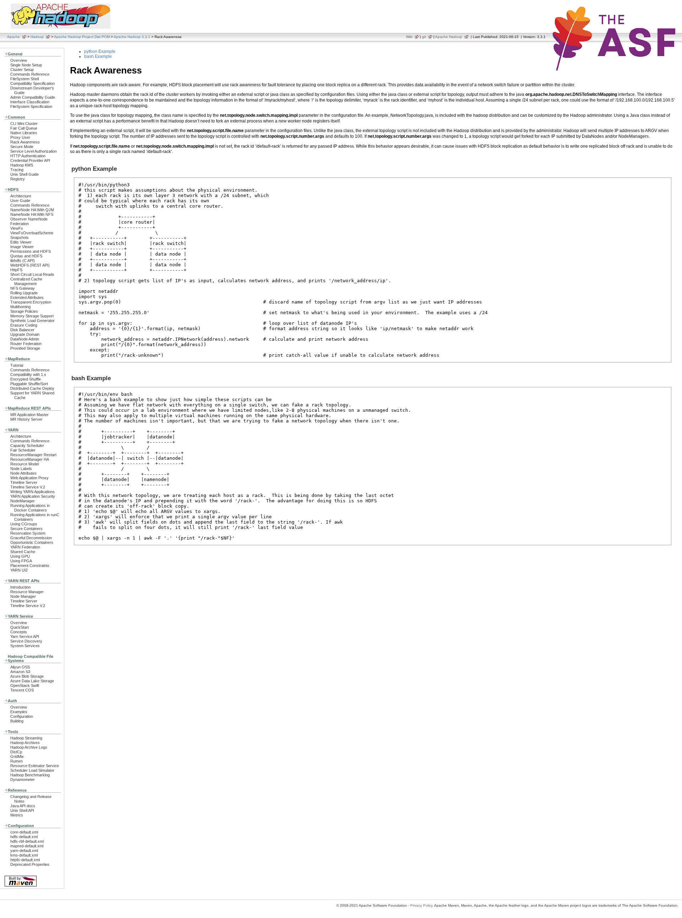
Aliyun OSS (20, 667)
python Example (99, 51)
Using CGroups (23, 524)
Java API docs (22, 806)
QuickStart (19, 627)
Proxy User (20, 137)
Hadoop (37, 37)
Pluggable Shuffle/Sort (29, 384)
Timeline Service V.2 (27, 487)
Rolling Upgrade (24, 293)
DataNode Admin (24, 339)
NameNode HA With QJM (32, 210)
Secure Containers (26, 528)
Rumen (16, 761)
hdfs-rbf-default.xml (27, 841)
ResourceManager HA (29, 459)
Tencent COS (22, 690)
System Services (25, 646)
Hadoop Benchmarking (30, 775)
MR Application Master (29, 414)
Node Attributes (23, 473)
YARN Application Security (32, 496)
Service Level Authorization (33, 151)
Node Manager (23, 596)
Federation (19, 224)
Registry (17, 179)
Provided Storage (25, 348)
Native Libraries (23, 133)
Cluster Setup (22, 69)
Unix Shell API (22, 810)
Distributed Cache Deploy (32, 388)
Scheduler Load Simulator (32, 770)
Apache (13, 37)
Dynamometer (22, 779)
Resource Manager (27, 592)
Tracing (16, 170)
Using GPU (20, 556)
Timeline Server (23, 482)
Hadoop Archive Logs (28, 747)
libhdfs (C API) (22, 260)
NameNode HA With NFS (31, 214)
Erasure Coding (23, 325)
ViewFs (16, 228)
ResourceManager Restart (33, 455)
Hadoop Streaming (26, 738)
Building (16, 721)
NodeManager (22, 501)
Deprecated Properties (29, 864)
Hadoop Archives (25, 743)
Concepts (18, 632)
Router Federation (26, 343)
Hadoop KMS (21, 165)
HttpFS (16, 270)
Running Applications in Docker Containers (30, 507)
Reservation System (27, 533)
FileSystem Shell (24, 79)
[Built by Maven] (21, 886)
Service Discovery (26, 641)
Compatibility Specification (32, 83)
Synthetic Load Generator (32, 320)
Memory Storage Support (32, 316)
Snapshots (19, 237)
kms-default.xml (24, 855)
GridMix (17, 756)
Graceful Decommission (31, 538)
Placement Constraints (29, 565)
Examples (18, 712)
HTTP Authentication (27, 156)
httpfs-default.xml (25, 860)
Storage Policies (24, 311)
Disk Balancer (22, 330)
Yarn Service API (24, 636)
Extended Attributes (27, 297)
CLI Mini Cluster (24, 123)
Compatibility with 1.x (28, 374)
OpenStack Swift (24, 685)
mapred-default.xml (26, 846)
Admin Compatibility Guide (32, 97)
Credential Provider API (30, 160)
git (424, 37)
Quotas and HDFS (26, 256)
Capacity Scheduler (27, 445)
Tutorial (16, 365)
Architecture (20, 196)
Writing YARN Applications (32, 492)
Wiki (409, 37)
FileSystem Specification (31, 106)
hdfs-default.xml (24, 837)
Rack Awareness (25, 142)
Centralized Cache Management (26, 281)
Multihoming (20, 307)
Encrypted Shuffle (25, 379)
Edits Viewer (21, 242)
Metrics (16, 815)
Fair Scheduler (23, 450)
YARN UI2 (19, 570)
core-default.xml (24, 832)
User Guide (20, 200)
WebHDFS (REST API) (30, 265)
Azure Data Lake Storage (32, 681)
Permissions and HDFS (30, 251)
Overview (18, 60)
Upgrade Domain (24, 334)
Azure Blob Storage (27, 676)
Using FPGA (21, 561)
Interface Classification (29, 102)
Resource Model (24, 464)
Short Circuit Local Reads (32, 274)
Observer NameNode (29, 219)
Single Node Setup (26, 65)
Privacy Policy (421, 905)
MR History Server (26, 419)
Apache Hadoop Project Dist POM (82, 37)
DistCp (16, 752)
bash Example (98, 56)
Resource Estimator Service (34, 766)
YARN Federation (25, 547)
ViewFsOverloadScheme (31, 233)
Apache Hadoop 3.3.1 (132, 37)
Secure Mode (21, 146)
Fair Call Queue (23, 128)
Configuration (21, 716)
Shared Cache (22, 552)
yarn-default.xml (24, 850)
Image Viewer (22, 247)
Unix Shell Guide (24, 174)
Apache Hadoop (448, 37)
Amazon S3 (20, 672)
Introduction (20, 587)
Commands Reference (29, 74)
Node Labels (21, 468)
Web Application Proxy (29, 478)
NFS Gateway (22, 288)
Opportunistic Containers (31, 542)
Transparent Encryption (30, 302)
